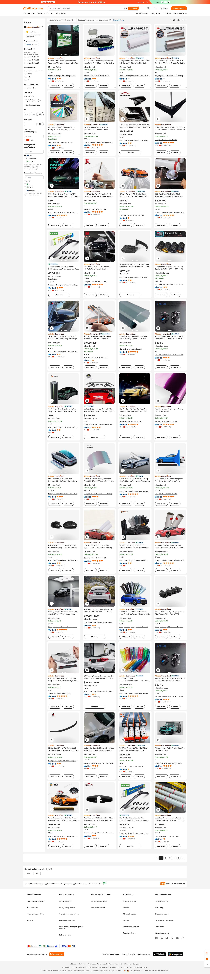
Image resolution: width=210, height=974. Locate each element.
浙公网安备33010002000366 (140, 971)
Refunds (126, 920)
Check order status (161, 914)
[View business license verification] (125, 971)
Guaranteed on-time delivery (69, 914)
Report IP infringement (131, 927)
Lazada (105, 964)
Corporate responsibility (35, 914)
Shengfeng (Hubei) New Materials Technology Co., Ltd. (166, 836)
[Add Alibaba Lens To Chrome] (56, 954)
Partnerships (159, 927)
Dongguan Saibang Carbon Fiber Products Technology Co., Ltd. (98, 424)
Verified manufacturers (99, 901)
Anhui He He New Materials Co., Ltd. (60, 142)
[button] (125, 8)
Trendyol (128, 964)
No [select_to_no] (37, 873)
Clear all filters (118, 20)
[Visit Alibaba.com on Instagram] (172, 938)
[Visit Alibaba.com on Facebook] (156, 938)
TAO (122, 964)
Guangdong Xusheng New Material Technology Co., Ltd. (131, 215)
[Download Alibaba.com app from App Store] (159, 954)
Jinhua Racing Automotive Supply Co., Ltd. (169, 284)
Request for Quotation (98, 907)
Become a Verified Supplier (164, 920)
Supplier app (114, 954)
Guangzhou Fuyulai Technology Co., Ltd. (168, 763)
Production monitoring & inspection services (71, 927)
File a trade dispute (129, 914)
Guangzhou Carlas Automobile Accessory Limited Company (133, 491)
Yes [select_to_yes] (28, 873)
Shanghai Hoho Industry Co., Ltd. (166, 140)
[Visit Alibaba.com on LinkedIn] (161, 938)
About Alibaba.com (34, 894)
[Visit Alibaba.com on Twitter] (167, 938)
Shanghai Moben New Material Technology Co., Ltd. (62, 494)
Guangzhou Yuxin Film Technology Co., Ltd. (98, 142)
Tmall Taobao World (94, 964)
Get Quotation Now (96, 883)
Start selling (159, 907)
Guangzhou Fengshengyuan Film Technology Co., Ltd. (134, 627)
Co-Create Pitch (32, 907)
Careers (30, 920)
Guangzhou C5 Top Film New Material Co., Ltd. (62, 427)
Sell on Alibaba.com (161, 901)
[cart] (155, 9)
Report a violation (129, 933)
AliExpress (73, 964)
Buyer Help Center (129, 901)
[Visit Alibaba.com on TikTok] (182, 938)
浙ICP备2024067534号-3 (160, 971)
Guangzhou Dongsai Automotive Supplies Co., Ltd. (133, 140)
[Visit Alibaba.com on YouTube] (177, 938)
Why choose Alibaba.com (36, 901)
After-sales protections (67, 920)
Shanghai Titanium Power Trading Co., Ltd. (169, 355)
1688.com (82, 964)
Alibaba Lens (35, 954)
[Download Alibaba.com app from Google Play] (175, 954)
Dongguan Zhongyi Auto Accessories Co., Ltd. (62, 285)
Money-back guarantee (67, 907)
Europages (136, 964)
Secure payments (65, 901)
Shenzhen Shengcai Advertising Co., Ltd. (62, 76)
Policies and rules (65, 935)
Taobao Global (114, 964)
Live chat (126, 907)
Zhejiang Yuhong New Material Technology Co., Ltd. (133, 76)
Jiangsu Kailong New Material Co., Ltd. (96, 76)
